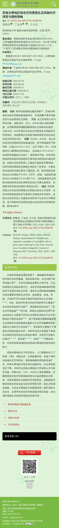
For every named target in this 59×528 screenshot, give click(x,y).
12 (11, 338)
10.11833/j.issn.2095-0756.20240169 (24, 20)
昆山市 (16, 105)
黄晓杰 (6, 24)
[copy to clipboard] (15, 261)
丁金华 (18, 24)
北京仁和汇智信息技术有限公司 (24, 521)
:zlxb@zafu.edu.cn (16, 517)
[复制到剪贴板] (15, 231)
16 (39, 338)
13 (14, 338)
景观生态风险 (29, 102)
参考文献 (12, 436)
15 (29, 338)
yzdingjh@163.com (11, 76)
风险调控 (7, 105)
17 (42, 338)
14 (26, 338)
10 (25, 318)
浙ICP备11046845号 (10, 501)
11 (29, 326)
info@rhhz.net (18, 524)
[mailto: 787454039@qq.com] (11, 23)
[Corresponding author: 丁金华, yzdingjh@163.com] (23, 23)
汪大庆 (34, 24)
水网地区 (41, 102)
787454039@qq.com (12, 64)
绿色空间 (16, 102)
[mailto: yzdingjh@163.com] (27, 23)
